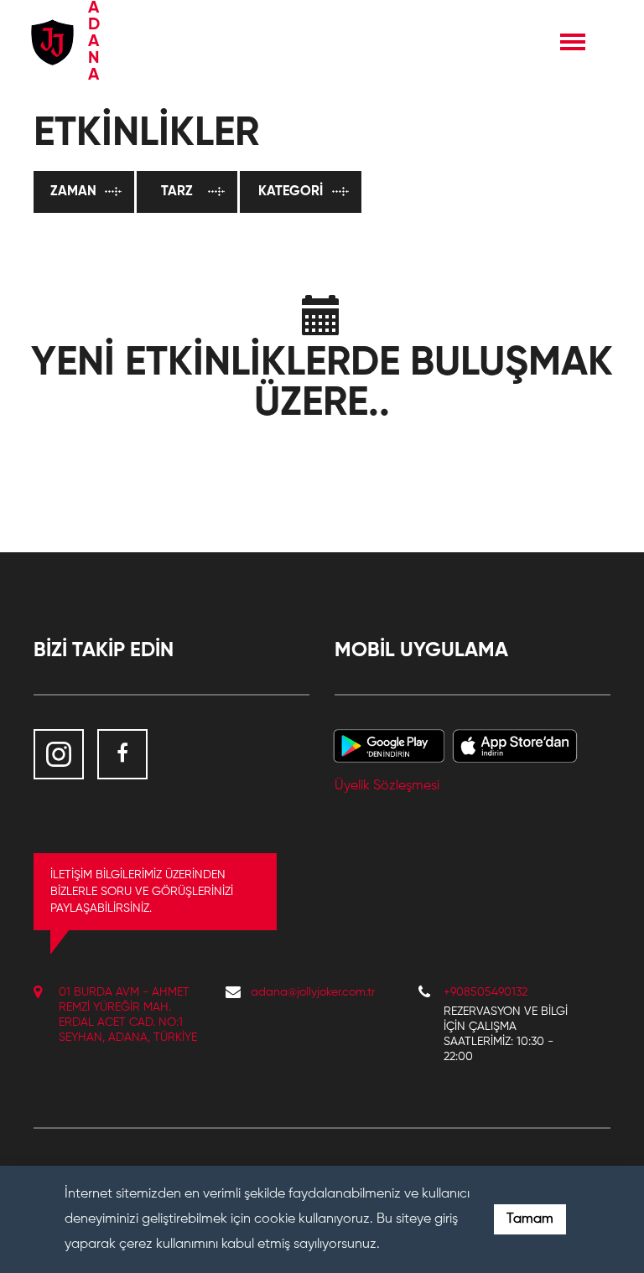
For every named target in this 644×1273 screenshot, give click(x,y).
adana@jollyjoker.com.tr (313, 992)
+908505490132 (485, 992)
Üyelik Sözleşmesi (387, 786)
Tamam (529, 1219)
